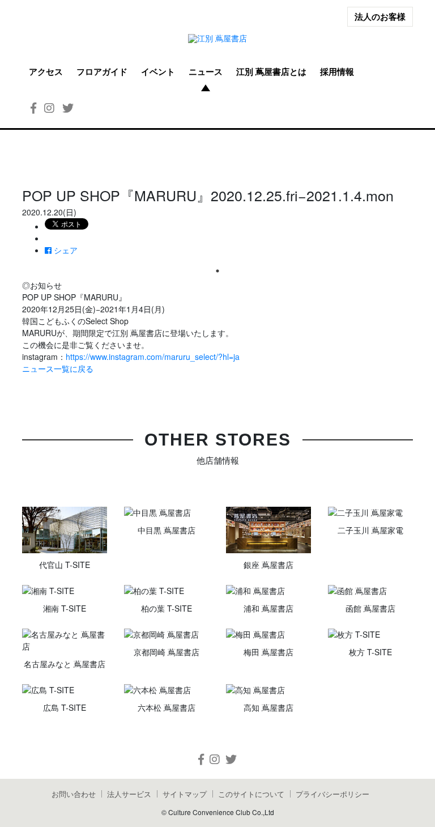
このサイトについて (251, 794)
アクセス (46, 71)
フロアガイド (101, 71)
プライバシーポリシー (332, 794)
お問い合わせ (74, 794)
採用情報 (337, 71)
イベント (158, 71)
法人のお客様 (380, 16)
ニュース (206, 71)
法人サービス (129, 794)
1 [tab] (217, 271)
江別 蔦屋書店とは (271, 71)
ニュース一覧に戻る (57, 368)
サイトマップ (185, 794)
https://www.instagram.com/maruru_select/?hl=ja (153, 356)
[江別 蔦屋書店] (217, 38)
